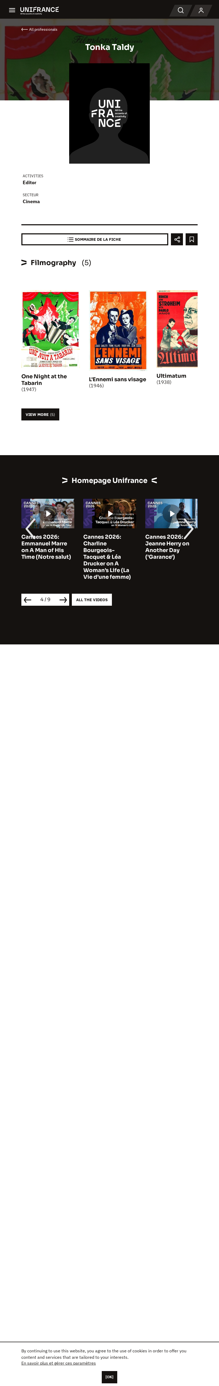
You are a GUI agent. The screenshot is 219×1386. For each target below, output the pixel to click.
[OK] (109, 1377)
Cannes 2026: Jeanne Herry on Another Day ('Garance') (167, 547)
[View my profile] (201, 11)
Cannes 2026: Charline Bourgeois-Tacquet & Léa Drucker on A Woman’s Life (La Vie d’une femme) (107, 557)
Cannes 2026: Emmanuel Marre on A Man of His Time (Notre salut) (46, 547)
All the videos (92, 599)
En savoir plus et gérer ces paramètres (58, 1363)
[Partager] (177, 239)
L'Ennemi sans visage (117, 379)
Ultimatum (171, 376)
